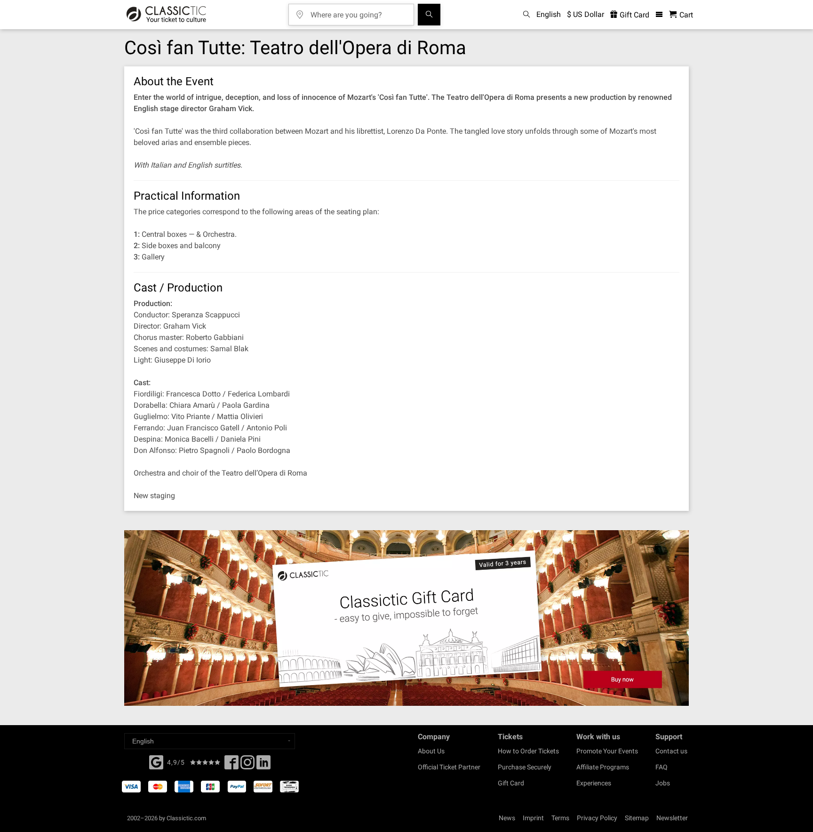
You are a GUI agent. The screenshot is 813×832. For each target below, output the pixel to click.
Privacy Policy (597, 818)
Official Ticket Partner (449, 767)
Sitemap (637, 818)
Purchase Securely (524, 767)
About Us (431, 751)
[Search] (429, 14)
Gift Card (633, 14)
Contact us (671, 751)
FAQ (661, 767)
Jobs (662, 783)
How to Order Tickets (528, 751)
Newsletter (672, 818)
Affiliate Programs (602, 767)
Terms (560, 818)
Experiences (593, 783)
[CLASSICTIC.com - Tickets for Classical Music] (166, 14)
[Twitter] (247, 765)
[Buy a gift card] (406, 618)
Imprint (533, 818)
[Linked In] (263, 765)
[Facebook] (156, 761)
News (507, 818)
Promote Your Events (607, 751)
